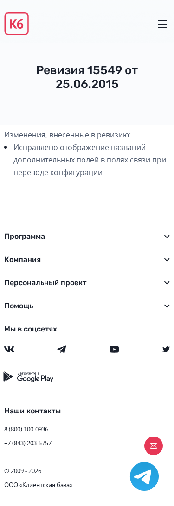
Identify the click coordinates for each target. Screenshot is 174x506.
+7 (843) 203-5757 (28, 443)
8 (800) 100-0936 (26, 429)
